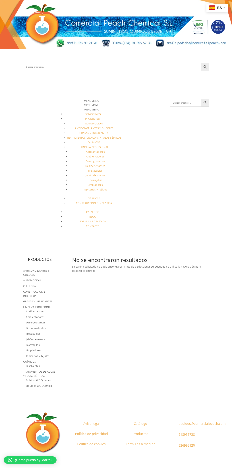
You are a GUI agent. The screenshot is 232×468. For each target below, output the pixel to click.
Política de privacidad (91, 434)
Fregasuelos (95, 170)
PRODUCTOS (92, 118)
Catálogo (140, 423)
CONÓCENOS (93, 114)
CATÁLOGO (92, 212)
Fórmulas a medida (140, 444)
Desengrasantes (95, 161)
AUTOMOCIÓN (94, 123)
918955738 (187, 434)
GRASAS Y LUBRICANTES (94, 133)
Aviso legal (91, 423)
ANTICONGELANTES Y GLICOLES (94, 128)
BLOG (92, 216)
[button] (91, 100)
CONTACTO (93, 226)
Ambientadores (95, 156)
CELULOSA (94, 198)
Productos (140, 434)
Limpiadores (95, 184)
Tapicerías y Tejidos (95, 189)
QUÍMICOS (94, 142)
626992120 (187, 445)
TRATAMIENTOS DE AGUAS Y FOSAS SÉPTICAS (94, 137)
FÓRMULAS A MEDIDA (93, 221)
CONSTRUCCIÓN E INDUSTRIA (94, 203)
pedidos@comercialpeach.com (202, 423)
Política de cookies (91, 444)
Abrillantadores (95, 151)
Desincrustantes (95, 166)
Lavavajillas (95, 180)
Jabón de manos (95, 175)
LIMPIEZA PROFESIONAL (94, 147)
